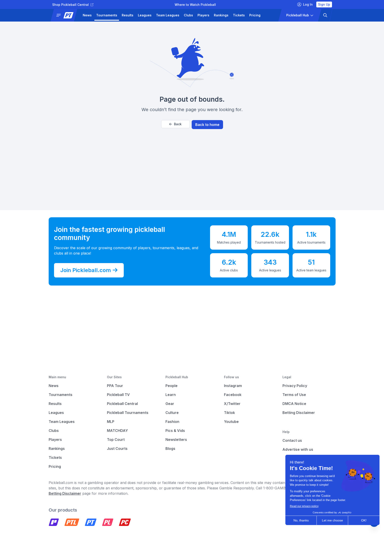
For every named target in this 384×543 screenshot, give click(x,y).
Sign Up (324, 4)
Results (127, 15)
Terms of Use (294, 394)
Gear (169, 403)
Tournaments (106, 15)
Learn (170, 394)
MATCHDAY (117, 430)
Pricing (254, 15)
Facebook (232, 394)
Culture (172, 412)
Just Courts (117, 448)
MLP (110, 421)
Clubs (188, 15)
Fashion (172, 421)
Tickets (239, 15)
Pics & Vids (175, 430)
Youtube (231, 421)
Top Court (116, 439)
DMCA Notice (294, 403)
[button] (65, 15)
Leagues (145, 15)
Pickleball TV (118, 394)
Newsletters (176, 439)
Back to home (207, 124)
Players (203, 15)
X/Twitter (232, 403)
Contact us (292, 440)
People (171, 385)
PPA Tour (115, 385)
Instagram (233, 385)
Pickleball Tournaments (127, 412)
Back (178, 124)
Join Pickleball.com (85, 270)
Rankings (221, 15)
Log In (308, 4)
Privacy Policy (294, 385)
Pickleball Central (122, 403)
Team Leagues (167, 15)
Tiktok (229, 412)
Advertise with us (297, 449)
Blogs (170, 448)
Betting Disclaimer (298, 412)
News (87, 15)
